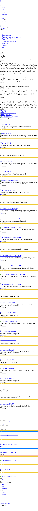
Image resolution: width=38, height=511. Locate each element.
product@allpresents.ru (4, 14)
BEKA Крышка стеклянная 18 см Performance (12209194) (7, 378)
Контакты (3, 23)
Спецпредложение (4, 45)
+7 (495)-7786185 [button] (2, 503)
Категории (3, 33)
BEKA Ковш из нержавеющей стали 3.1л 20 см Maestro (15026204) (8, 209)
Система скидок (4, 21)
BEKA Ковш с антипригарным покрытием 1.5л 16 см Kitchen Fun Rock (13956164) (10, 256)
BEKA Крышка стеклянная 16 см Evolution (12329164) (7, 359)
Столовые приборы (4, 495)
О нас (2, 10)
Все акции (3, 484)
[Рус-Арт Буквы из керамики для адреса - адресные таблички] (8, 476)
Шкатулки (3, 491)
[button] (2, 18)
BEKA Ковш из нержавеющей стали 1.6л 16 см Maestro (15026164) (8, 190)
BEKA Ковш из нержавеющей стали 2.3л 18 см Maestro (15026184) (8, 199)
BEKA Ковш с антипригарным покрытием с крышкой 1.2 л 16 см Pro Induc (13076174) (11, 284)
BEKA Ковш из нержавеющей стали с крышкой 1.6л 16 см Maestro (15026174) (10, 218)
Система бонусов (4, 8)
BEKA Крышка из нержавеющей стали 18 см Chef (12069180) (8, 312)
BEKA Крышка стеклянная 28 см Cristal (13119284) (6, 404)
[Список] (0, 119)
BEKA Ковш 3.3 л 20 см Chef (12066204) (5, 171)
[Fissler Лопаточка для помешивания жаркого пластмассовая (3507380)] (9, 460)
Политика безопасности (5, 488)
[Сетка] (1, 119)
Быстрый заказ (4, 128)
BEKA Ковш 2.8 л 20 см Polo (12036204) (5, 152)
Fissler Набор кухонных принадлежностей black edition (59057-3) (8, 444)
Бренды (3, 47)
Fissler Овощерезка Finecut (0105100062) (5, 469)
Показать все (2, 60)
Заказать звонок (7, 28)
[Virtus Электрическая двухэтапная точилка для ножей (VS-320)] (8, 452)
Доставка (3, 9)
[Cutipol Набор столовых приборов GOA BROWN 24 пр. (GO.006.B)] (9, 435)
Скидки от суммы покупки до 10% (4, 424)
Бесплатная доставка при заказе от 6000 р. (5, 421)
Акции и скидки (4, 7)
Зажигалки (3, 492)
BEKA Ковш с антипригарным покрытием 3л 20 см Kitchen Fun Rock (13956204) (10, 265)
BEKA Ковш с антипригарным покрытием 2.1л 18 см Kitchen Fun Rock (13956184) (10, 237)
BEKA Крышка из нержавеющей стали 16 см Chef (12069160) (8, 303)
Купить (1, 128)
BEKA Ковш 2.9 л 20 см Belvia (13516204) (5, 162)
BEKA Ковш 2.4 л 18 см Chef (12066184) (5, 143)
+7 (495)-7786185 (4, 12)
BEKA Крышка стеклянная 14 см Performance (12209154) (7, 350)
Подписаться (9, 482)
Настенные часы (4, 493)
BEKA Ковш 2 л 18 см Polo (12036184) (5, 124)
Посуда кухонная (4, 494)
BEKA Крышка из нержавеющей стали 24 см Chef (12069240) (8, 331)
